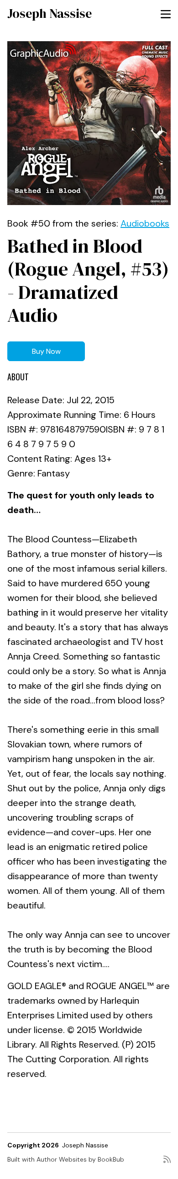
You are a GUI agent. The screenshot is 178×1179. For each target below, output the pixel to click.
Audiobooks (144, 223)
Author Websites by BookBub (80, 1159)
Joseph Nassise (49, 13)
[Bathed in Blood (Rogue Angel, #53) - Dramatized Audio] (89, 123)
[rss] (167, 1163)
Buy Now (46, 351)
